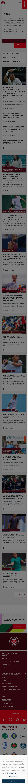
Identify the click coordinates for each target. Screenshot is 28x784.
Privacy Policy (12, 773)
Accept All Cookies (13, 781)
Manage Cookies (13, 776)
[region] (13, 769)
